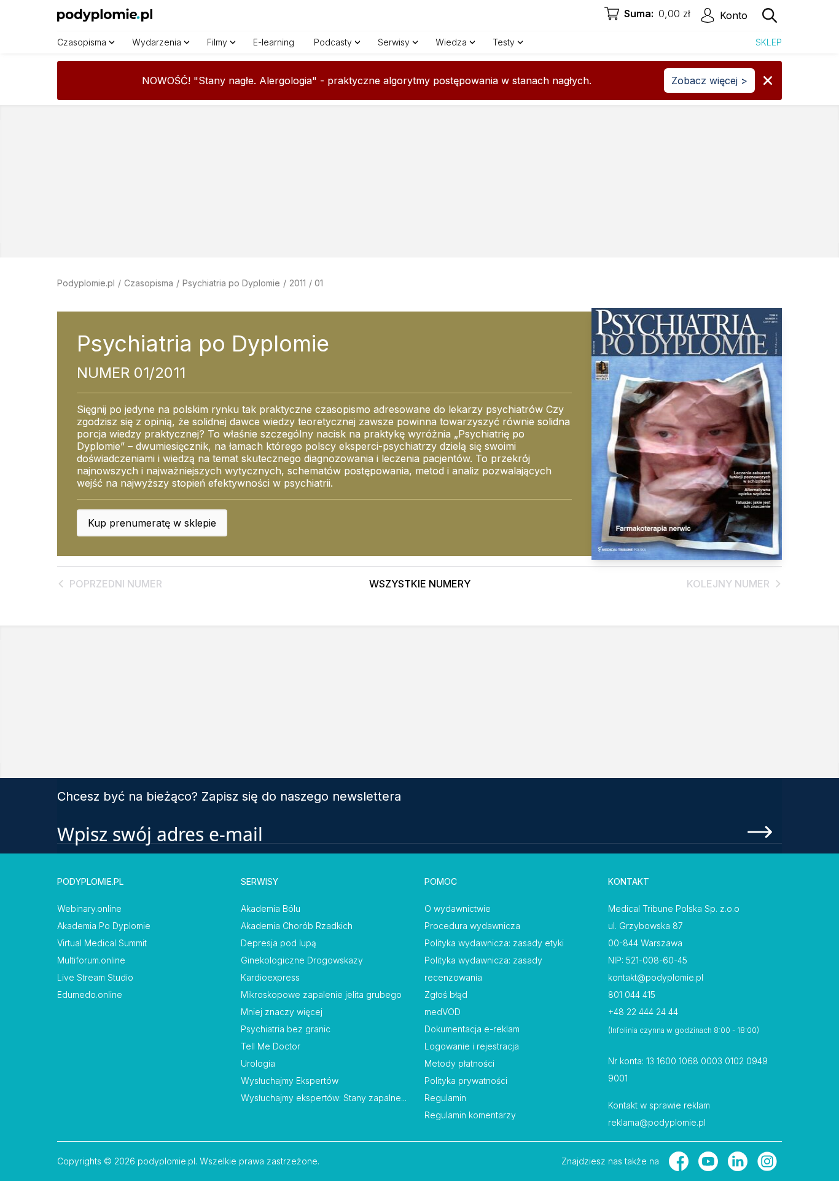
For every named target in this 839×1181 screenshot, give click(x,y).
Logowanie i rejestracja (471, 1046)
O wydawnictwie (457, 908)
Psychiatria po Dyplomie (231, 283)
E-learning (273, 42)
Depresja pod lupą (278, 943)
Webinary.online (89, 908)
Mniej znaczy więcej (281, 1011)
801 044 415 (631, 994)
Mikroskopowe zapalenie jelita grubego (321, 994)
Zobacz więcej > (709, 80)
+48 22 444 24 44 (643, 1011)
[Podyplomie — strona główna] (104, 15)
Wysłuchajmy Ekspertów (289, 1080)
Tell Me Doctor (270, 1046)
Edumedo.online (89, 994)
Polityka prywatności (465, 1080)
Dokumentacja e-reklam (472, 1029)
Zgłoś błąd (445, 994)
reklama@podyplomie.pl (657, 1122)
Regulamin (445, 1098)
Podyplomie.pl (86, 283)
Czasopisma (148, 283)
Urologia (258, 1063)
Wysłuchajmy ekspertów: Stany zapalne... (324, 1098)
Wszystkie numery (419, 584)
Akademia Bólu (270, 908)
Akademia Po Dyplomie (103, 925)
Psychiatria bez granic (285, 1029)
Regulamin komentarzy (470, 1115)
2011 (297, 283)
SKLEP (768, 42)
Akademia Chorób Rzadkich (297, 925)
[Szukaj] (769, 15)
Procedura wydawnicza (472, 925)
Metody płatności (459, 1063)
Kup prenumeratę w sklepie (152, 523)
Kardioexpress (270, 977)
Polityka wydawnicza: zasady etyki (494, 943)
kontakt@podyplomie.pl (655, 977)
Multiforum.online (91, 960)
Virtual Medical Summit (102, 943)
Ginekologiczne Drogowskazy (302, 960)
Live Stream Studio (95, 977)
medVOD (442, 1011)
